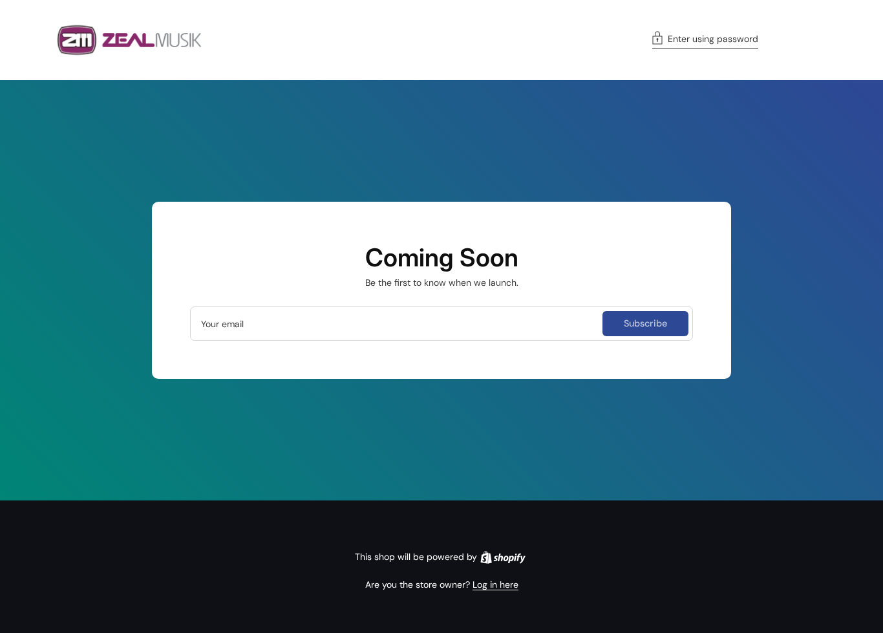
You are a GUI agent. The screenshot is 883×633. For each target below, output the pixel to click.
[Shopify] (503, 557)
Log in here (495, 584)
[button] (705, 40)
